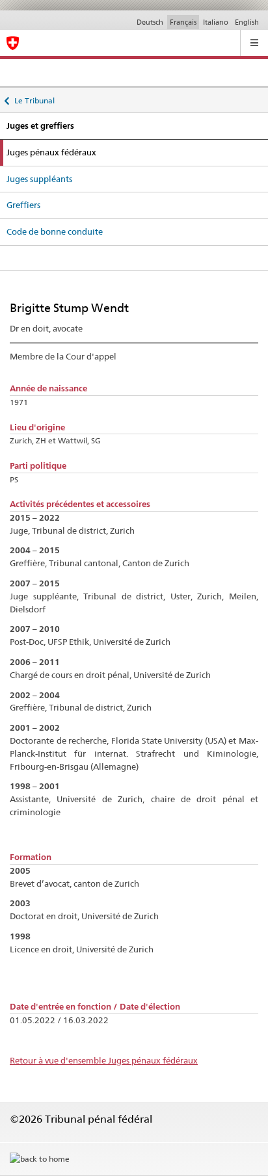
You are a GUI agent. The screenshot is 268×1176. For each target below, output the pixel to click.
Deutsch (150, 22)
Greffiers (23, 205)
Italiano (215, 22)
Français (183, 22)
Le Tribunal (34, 98)
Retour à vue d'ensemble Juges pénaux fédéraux (104, 1060)
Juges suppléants (39, 179)
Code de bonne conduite (55, 231)
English (247, 22)
